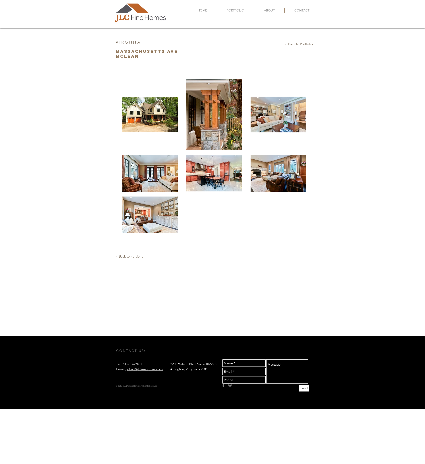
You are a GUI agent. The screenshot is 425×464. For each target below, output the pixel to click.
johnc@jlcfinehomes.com (144, 369)
